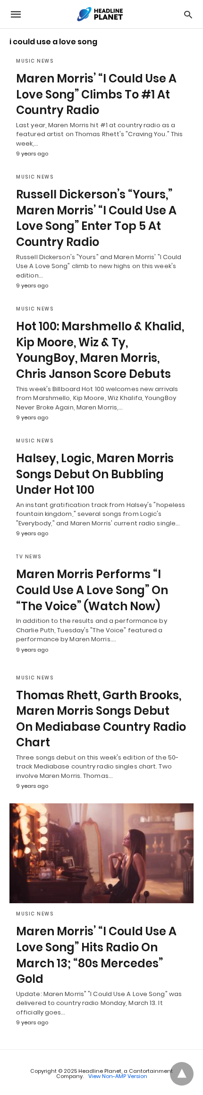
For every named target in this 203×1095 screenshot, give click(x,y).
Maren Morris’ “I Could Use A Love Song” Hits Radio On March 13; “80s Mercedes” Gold (96, 955)
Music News (34, 61)
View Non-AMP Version (117, 1076)
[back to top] (182, 1074)
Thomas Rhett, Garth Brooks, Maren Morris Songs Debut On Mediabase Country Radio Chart (101, 719)
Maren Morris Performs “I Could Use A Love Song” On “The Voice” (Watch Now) (92, 589)
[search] (188, 14)
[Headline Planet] (101, 14)
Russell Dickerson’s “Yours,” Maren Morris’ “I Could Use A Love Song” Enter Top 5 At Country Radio (96, 218)
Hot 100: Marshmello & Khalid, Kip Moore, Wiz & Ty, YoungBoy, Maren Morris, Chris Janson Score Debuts (100, 350)
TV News (29, 556)
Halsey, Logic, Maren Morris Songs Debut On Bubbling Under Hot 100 (95, 474)
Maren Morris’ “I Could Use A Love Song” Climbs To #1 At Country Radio (96, 94)
